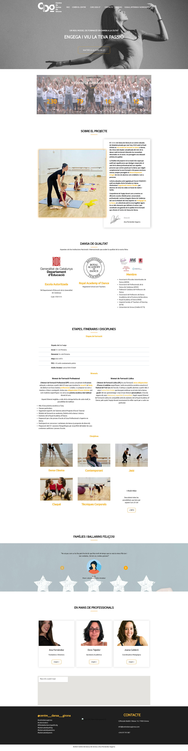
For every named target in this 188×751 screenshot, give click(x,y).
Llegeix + (56, 662)
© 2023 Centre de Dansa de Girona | (90, 713)
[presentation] (62, 568)
